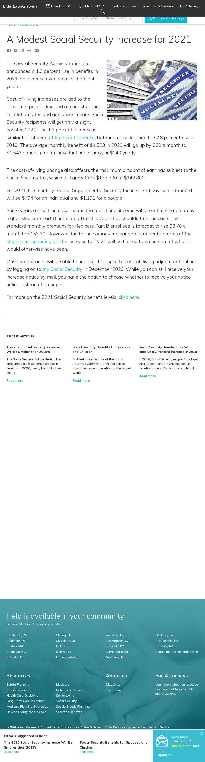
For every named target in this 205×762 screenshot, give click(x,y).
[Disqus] (102, 433)
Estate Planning (17, 684)
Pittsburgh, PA (16, 635)
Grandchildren (16, 690)
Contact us (113, 690)
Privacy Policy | (71, 727)
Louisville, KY (115, 646)
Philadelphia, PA (166, 641)
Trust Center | (53, 727)
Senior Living (65, 695)
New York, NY (115, 657)
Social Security (62, 269)
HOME (10, 24)
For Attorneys (190, 6)
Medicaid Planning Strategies (27, 706)
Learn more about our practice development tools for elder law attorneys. (176, 688)
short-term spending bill (32, 241)
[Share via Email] (36, 50)
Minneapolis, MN (117, 652)
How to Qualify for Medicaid (26, 712)
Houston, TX (115, 635)
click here (129, 297)
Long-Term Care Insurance (25, 701)
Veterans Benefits (69, 712)
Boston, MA (14, 646)
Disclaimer (113, 684)
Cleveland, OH (66, 641)
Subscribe (178, 746)
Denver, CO (64, 652)
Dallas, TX (63, 646)
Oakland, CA (164, 635)
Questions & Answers (158, 6)
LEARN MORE (29, 24)
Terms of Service (159, 727)
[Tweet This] (16, 50)
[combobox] (108, 18)
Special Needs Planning (73, 706)
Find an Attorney (124, 6)
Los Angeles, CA (118, 641)
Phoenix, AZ (164, 646)
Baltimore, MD (16, 641)
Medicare (62, 684)
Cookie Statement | (92, 727)
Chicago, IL (64, 635)
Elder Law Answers (20, 6)
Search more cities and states (176, 652)
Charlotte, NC (16, 652)
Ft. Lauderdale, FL (68, 657)
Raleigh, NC (14, 657)
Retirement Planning (70, 690)
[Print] (29, 50)
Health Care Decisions (22, 695)
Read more (15, 380)
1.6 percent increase (73, 137)
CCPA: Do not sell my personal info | (126, 727)
